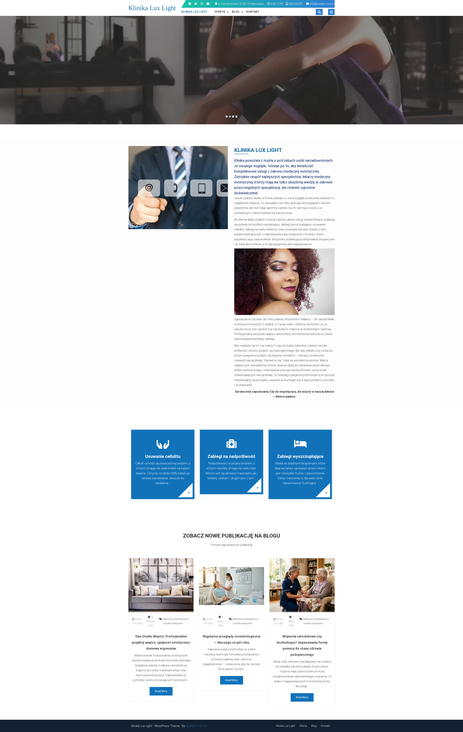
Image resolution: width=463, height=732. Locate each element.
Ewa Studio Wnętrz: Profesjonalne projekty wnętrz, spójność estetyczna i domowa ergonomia (161, 642)
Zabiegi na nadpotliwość (231, 456)
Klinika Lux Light (152, 8)
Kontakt (253, 11)
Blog (235, 11)
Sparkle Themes (196, 726)
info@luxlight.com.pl (322, 3)
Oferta (219, 11)
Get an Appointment (244, 85)
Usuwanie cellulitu (162, 456)
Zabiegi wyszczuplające (300, 456)
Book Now (212, 85)
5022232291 (295, 3)
